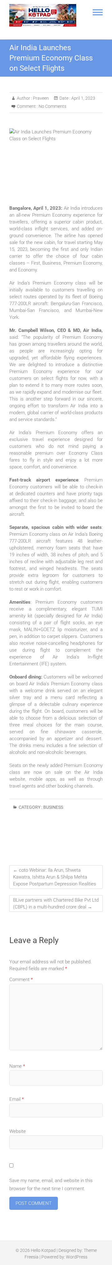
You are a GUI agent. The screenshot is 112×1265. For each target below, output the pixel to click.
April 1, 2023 (82, 98)
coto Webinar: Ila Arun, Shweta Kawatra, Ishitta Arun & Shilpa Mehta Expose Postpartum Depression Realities (54, 877)
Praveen (40, 98)
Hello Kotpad (43, 1250)
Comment (21, 979)
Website (17, 1131)
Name (17, 1066)
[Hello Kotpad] (42, 15)
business (53, 807)
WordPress (76, 1256)
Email (16, 1099)
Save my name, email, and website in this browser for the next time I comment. (51, 1184)
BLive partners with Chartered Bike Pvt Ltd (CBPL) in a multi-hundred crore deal (56, 903)
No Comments (52, 106)
